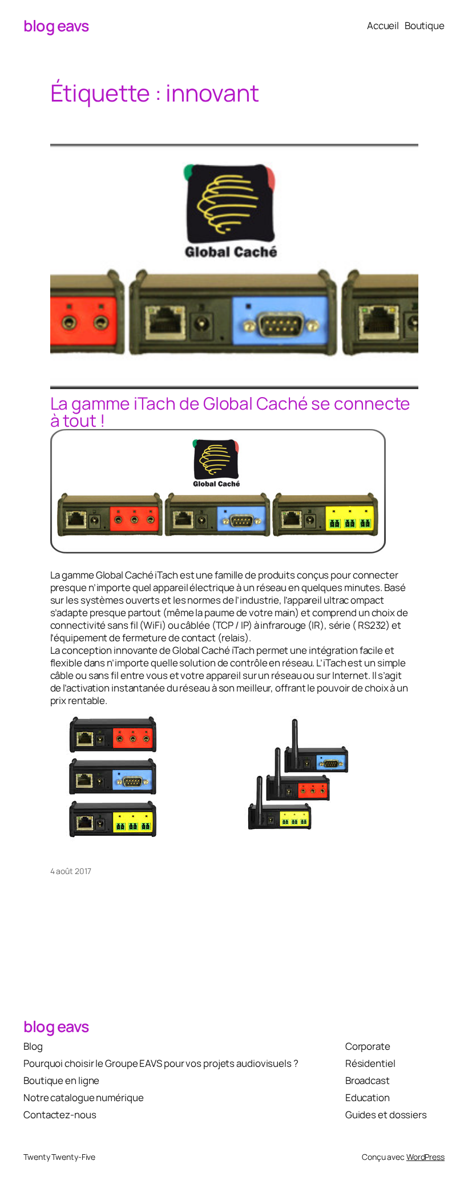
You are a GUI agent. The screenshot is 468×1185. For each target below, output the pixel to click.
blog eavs (56, 25)
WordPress (425, 1156)
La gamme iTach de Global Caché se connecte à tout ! (230, 412)
